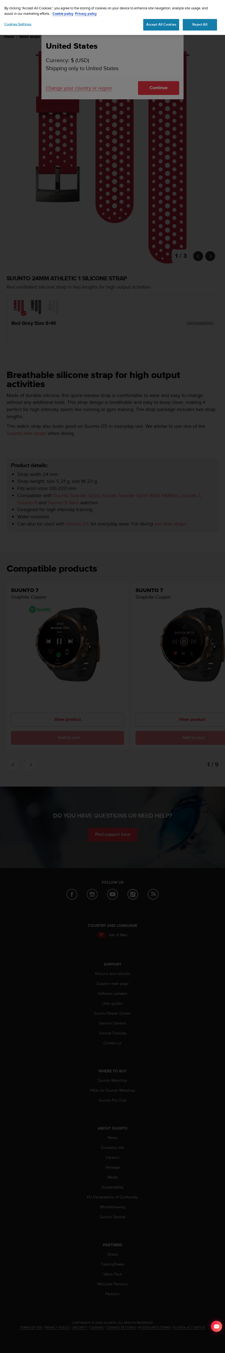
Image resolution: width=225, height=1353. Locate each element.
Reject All (199, 24)
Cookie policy (63, 13)
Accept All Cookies (161, 24)
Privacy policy (86, 13)
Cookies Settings (17, 24)
